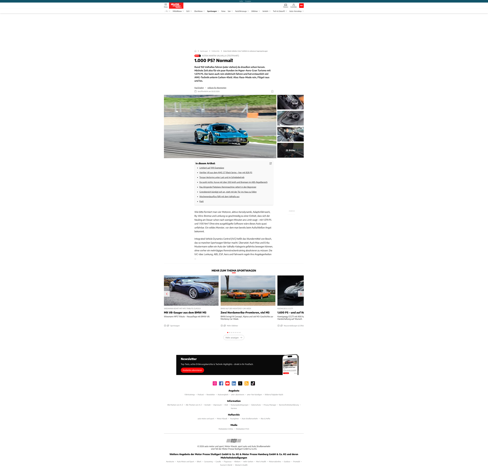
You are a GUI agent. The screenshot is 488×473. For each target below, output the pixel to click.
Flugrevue (228, 461)
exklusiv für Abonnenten (217, 88)
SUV (188, 11)
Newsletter (211, 394)
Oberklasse (198, 11)
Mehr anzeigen (232, 337)
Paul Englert (199, 88)
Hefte (241, 1)
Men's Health (261, 461)
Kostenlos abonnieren (192, 370)
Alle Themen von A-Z (194, 405)
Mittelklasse (177, 11)
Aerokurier (170, 461)
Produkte (248, 1)
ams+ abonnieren (237, 394)
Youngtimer (234, 418)
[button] (220, 126)
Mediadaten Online (226, 429)
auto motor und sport (206, 418)
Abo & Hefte (265, 418)
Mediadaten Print (242, 429)
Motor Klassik (222, 418)
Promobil (296, 461)
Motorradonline (275, 461)
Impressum (217, 405)
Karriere (234, 408)
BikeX (199, 461)
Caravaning (208, 461)
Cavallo (218, 461)
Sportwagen (212, 11)
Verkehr (265, 11)
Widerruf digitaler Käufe (274, 394)
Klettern (237, 461)
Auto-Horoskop (295, 11)
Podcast (201, 394)
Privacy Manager (270, 405)
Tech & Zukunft (279, 11)
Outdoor (287, 461)
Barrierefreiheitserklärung (289, 405)
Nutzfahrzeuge (241, 11)
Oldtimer (254, 11)
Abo (301, 5)
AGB (226, 405)
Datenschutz (256, 405)
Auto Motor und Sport (185, 461)
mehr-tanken (248, 461)
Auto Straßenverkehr (250, 418)
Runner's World (226, 465)
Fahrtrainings (190, 394)
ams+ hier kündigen (254, 394)
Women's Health (241, 465)
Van (229, 11)
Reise (223, 11)
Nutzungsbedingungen (239, 405)
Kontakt (207, 405)
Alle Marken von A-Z (175, 405)
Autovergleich (223, 394)
